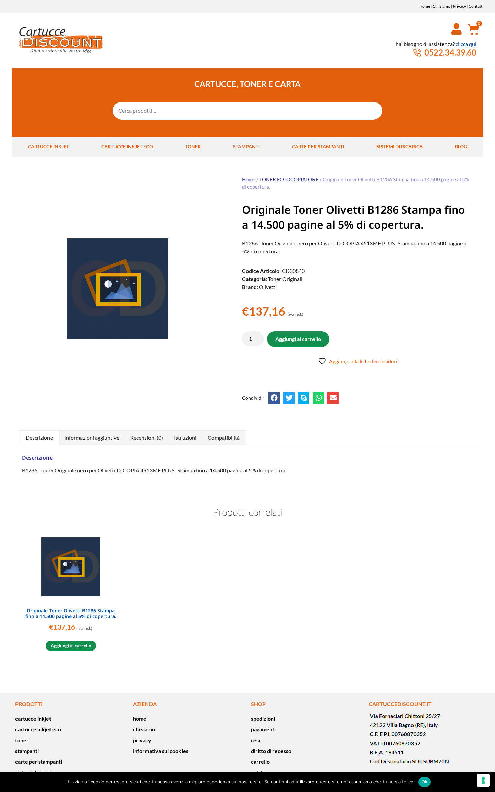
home (139, 718)
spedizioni (263, 718)
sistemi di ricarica (399, 146)
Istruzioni (185, 437)
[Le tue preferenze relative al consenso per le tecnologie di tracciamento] (483, 780)
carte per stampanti (318, 146)
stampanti (246, 146)
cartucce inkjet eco (127, 146)
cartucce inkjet (48, 146)
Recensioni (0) (146, 437)
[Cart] (471, 29)
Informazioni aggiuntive (91, 437)
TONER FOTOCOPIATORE (289, 179)
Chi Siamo (441, 6)
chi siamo (144, 729)
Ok (425, 781)
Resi (255, 740)
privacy (142, 740)
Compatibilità (224, 437)
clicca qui (466, 44)
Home (424, 6)
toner (193, 146)
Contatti (476, 6)
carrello (260, 761)
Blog (461, 146)
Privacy (459, 6)
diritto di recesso (271, 751)
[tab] (39, 437)
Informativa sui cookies (160, 751)
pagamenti (263, 729)
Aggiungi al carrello (298, 339)
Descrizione (39, 437)
